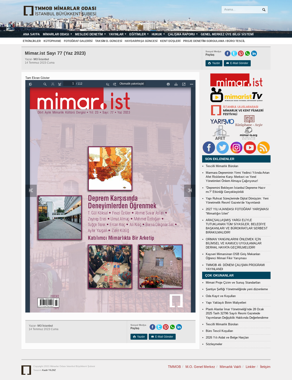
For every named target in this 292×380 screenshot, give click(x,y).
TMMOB (174, 367)
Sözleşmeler (214, 344)
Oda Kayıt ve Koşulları (221, 296)
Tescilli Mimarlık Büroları (222, 166)
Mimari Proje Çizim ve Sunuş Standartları (233, 282)
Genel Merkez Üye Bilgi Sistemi (227, 34)
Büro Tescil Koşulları (219, 331)
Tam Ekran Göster (37, 78)
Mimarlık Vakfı (230, 367)
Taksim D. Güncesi (108, 41)
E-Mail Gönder (237, 63)
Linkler (251, 367)
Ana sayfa (31, 34)
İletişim (265, 367)
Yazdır (214, 63)
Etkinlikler (32, 41)
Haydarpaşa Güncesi (141, 41)
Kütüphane (52, 41)
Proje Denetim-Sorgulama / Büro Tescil (214, 41)
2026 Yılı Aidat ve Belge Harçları (227, 337)
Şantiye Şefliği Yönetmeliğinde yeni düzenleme (237, 289)
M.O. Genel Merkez (200, 367)
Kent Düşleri (170, 41)
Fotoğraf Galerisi (78, 41)
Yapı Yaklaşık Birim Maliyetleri (226, 302)
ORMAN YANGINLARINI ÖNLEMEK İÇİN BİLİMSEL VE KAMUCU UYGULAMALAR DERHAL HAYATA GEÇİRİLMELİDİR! (233, 243)
